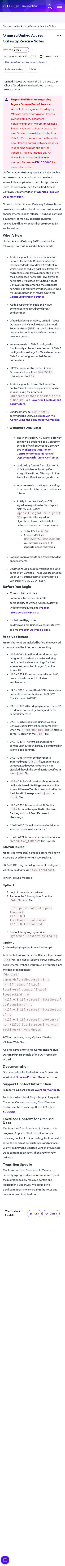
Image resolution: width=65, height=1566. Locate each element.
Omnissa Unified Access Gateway (26, 62)
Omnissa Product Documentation (37, 1077)
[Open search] (49, 6)
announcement (42, 1175)
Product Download (31, 629)
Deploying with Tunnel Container (37, 457)
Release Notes (14, 69)
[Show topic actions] (58, 35)
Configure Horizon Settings (27, 296)
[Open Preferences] (5, 1560)
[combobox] (20, 49)
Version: (7, 49)
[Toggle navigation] (59, 6)
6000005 (9, 1112)
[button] (34, 1213)
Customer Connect (47, 1089)
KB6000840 (43, 162)
